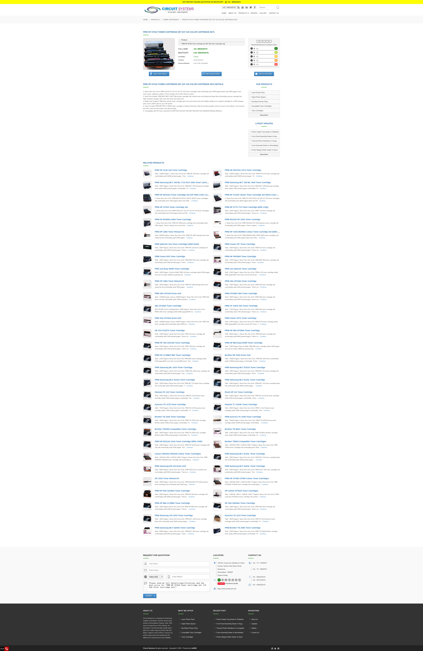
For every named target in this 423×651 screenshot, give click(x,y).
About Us (232, 13)
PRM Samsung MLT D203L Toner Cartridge (245, 466)
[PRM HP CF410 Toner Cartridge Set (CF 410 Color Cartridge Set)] (159, 54)
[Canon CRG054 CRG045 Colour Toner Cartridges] (147, 457)
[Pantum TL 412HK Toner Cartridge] (217, 407)
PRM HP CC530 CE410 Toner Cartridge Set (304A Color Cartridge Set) (257, 195)
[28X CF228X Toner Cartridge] (147, 309)
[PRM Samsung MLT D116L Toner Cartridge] (217, 457)
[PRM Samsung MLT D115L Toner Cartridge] (217, 383)
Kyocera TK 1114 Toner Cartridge (240, 515)
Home (224, 13)
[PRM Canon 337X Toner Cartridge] (217, 321)
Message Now (212, 74)
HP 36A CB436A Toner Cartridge (240, 503)
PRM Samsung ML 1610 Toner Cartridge (173, 367)
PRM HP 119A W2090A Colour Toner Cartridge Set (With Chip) (254, 232)
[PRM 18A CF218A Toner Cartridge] (217, 284)
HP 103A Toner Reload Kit (167, 478)
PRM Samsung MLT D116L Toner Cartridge (245, 454)
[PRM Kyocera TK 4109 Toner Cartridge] (217, 420)
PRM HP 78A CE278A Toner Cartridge (172, 343)
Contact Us (274, 13)
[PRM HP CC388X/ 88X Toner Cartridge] (147, 358)
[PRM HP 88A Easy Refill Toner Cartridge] (217, 346)
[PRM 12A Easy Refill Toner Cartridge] (147, 272)
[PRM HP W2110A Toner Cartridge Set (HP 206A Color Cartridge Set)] (147, 198)
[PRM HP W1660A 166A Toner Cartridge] (147, 222)
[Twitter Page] (250, 7)
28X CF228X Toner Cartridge (168, 306)
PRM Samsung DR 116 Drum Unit (170, 466)
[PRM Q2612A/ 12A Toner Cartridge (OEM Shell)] (147, 247)
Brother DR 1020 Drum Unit (237, 355)
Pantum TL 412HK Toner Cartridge (241, 404)
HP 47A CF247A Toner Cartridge (170, 330)
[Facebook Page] (255, 7)
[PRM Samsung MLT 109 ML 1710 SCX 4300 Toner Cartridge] (147, 185)
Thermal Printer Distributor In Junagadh (265, 141)
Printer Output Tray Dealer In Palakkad (265, 132)
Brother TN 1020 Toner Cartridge (170, 417)
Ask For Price (160, 74)
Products (242, 13)
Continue (190, 176)
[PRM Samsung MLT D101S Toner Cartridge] (217, 370)
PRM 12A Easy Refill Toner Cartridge (172, 269)
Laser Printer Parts (258, 92)
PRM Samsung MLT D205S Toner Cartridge (175, 528)
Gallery (263, 13)
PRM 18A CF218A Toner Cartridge (240, 281)
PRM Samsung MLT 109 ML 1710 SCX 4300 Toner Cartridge (182, 182)
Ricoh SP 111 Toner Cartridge (238, 392)
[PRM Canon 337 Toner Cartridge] (217, 247)
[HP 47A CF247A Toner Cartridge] (147, 333)
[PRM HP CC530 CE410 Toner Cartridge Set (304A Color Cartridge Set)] (217, 198)
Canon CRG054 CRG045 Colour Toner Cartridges (178, 454)
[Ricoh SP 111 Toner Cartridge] (217, 395)
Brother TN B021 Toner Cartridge (240, 429)
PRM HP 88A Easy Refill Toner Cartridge (244, 343)
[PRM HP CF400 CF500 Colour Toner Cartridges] (217, 481)
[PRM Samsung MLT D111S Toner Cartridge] (147, 383)
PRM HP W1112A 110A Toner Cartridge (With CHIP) (178, 441)
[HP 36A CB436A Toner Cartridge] (217, 506)
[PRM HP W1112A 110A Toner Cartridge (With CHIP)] (147, 444)
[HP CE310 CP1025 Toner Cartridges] (217, 494)
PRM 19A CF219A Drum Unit (168, 293)
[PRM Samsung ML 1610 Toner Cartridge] (147, 370)
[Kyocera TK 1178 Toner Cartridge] (147, 407)
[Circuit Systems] (179, 10)
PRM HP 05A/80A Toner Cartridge (240, 256)
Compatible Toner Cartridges (262, 106)
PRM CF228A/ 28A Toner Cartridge (241, 293)
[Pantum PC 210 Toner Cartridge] (147, 395)
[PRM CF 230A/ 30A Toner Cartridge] (217, 309)
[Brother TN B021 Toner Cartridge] (217, 432)
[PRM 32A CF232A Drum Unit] (147, 321)
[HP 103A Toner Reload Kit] (147, 481)
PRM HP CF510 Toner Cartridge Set (171, 207)
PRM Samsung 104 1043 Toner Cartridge (174, 515)
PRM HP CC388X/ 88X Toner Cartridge (172, 355)
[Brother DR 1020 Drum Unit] (217, 358)
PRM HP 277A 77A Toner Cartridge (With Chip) (246, 207)
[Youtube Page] (242, 7)
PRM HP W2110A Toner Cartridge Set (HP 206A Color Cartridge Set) (186, 195)
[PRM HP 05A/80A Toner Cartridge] (217, 259)
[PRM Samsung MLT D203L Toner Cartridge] (217, 469)
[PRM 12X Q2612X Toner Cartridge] (217, 272)
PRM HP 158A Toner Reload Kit (169, 281)
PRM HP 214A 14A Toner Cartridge (171, 170)
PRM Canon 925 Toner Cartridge (170, 256)
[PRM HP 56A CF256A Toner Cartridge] (217, 333)
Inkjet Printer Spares (259, 97)
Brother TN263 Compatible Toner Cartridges (245, 441)
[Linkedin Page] (246, 7)
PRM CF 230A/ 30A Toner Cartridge (241, 306)
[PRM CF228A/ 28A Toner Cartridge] (217, 296)
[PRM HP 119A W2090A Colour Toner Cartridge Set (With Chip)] (217, 235)
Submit (148, 596)
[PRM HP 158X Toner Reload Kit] (147, 235)
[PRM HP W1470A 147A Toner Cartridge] (217, 173)
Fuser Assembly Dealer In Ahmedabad (265, 145)
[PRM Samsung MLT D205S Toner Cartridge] (147, 531)
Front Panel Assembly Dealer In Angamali (266, 136)
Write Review (265, 74)
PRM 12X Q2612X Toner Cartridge (240, 269)
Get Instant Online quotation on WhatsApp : (211, 2)
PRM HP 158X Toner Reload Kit (169, 232)
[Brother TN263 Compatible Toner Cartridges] (217, 444)
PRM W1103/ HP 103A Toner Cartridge (242, 219)
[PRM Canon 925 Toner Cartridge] (147, 259)
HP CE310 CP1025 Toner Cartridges (241, 491)
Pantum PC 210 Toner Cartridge (170, 392)
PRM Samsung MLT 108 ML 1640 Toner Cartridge (248, 182)
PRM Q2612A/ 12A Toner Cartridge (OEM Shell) (177, 244)
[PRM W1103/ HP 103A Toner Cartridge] (217, 222)
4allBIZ (194, 648)
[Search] (277, 7)
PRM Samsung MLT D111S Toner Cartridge (175, 380)
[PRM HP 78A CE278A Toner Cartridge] (147, 346)
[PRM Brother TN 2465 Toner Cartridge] (217, 531)
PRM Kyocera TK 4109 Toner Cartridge (243, 417)
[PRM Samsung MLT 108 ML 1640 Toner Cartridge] (217, 185)
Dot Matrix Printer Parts (260, 101)
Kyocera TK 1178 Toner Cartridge (170, 404)
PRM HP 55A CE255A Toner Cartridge (172, 491)
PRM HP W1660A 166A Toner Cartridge (173, 219)
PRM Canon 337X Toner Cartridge (240, 318)
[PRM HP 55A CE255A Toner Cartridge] (147, 494)
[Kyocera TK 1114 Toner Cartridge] (217, 518)
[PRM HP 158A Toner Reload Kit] (147, 284)
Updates (253, 13)
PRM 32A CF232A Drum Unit (168, 318)
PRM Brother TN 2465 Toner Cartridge (242, 528)
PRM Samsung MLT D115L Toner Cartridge (245, 380)
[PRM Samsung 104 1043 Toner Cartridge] (147, 518)
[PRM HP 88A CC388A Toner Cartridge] (147, 506)
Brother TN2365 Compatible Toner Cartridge (175, 429)
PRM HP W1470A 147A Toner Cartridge (243, 170)
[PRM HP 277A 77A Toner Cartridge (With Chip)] (217, 210)
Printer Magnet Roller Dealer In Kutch (265, 150)
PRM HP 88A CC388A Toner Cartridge (172, 503)
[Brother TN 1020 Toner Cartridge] (147, 420)
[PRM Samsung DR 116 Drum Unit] (147, 469)
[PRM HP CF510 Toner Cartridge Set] (147, 210)
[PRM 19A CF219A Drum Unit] (147, 296)
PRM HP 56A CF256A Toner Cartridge (242, 330)
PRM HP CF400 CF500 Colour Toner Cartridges (247, 478)
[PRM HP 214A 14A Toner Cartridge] (147, 173)
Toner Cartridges (171, 19)
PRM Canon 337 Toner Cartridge (240, 244)
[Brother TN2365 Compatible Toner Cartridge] (147, 432)
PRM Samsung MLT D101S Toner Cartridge (245, 367)
